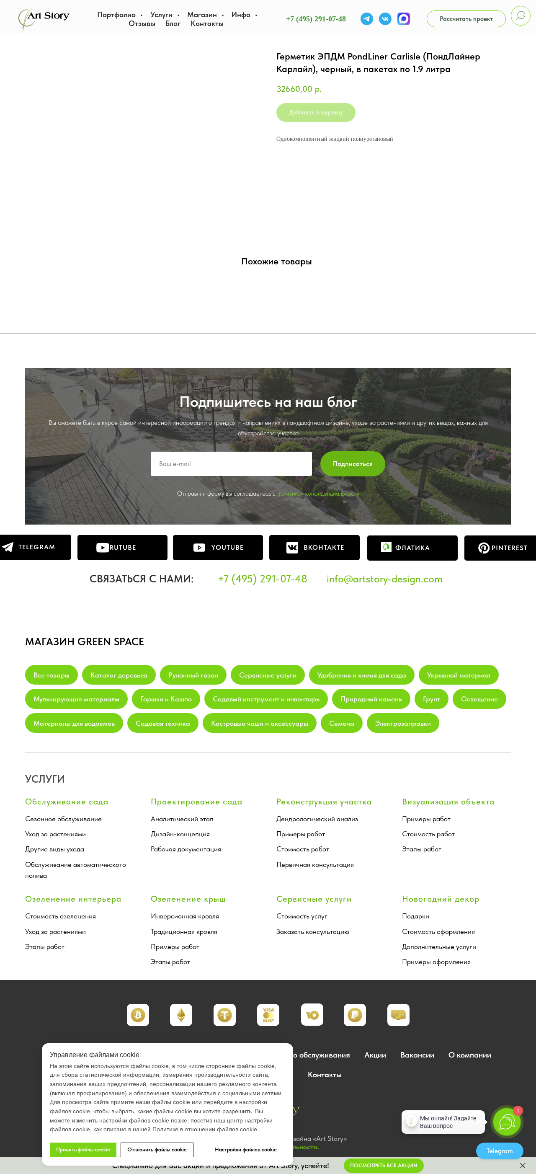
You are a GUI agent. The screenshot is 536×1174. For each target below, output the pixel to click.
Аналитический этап (182, 819)
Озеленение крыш (188, 899)
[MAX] (403, 19)
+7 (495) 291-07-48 (316, 19)
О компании (469, 1055)
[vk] (385, 19)
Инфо (242, 14)
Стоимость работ (302, 849)
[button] (466, 18)
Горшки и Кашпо (166, 699)
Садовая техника (163, 723)
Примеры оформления (436, 961)
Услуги (162, 14)
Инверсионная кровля (185, 916)
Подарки (415, 916)
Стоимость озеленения (60, 916)
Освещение (479, 699)
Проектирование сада (196, 801)
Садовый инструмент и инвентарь (266, 699)
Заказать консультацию (312, 931)
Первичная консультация (315, 864)
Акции (375, 1055)
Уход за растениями (55, 834)
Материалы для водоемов (74, 723)
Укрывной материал (458, 675)
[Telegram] (367, 19)
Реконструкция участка (324, 801)
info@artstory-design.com (385, 578)
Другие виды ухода (54, 849)
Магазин (203, 14)
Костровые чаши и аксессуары (259, 723)
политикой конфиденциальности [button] (318, 493)
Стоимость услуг (301, 916)
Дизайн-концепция (180, 834)
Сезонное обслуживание (63, 819)
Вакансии (417, 1055)
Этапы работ (421, 849)
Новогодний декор (440, 899)
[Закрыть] (523, 1166)
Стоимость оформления (438, 931)
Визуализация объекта (448, 801)
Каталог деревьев (118, 675)
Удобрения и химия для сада (361, 675)
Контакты (207, 23)
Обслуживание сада (66, 801)
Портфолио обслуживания (304, 1055)
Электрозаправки (403, 723)
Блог (172, 23)
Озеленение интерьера (73, 899)
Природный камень (371, 699)
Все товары (52, 675)
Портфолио (117, 14)
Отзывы (142, 23)
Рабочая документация (186, 849)
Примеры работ (300, 834)
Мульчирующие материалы (76, 699)
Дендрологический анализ (317, 819)
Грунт (431, 699)
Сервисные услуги (267, 675)
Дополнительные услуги (439, 946)
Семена (341, 723)
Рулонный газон (193, 675)
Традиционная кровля (184, 931)
